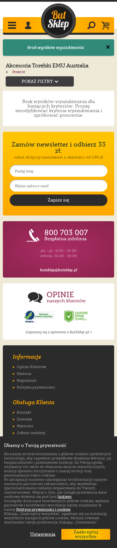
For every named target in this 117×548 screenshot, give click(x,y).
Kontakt (24, 412)
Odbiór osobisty (31, 433)
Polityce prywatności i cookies (43, 509)
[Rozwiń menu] (12, 26)
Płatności (25, 426)
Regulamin (27, 380)
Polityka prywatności (36, 387)
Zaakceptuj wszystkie (86, 534)
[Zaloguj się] (29, 26)
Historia (24, 373)
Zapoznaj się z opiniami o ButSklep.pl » (59, 332)
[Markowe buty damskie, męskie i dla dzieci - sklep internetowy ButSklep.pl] (58, 21)
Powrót (18, 72)
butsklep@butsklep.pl (58, 270)
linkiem (65, 496)
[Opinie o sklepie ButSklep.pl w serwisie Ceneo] (76, 316)
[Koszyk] (107, 26)
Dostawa (24, 419)
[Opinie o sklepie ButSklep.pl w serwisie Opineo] (39, 316)
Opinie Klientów (31, 367)
